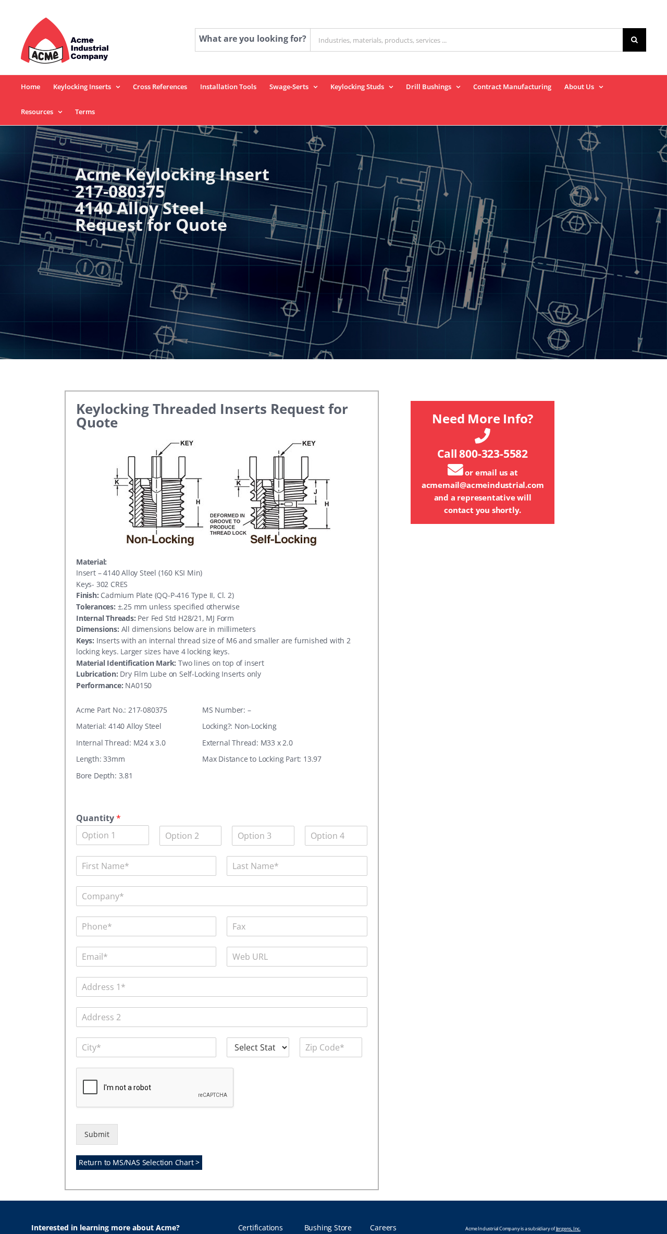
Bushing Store (328, 1227)
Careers (383, 1227)
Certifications (260, 1227)
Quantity (98, 818)
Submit (96, 1134)
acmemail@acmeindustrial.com (483, 485)
